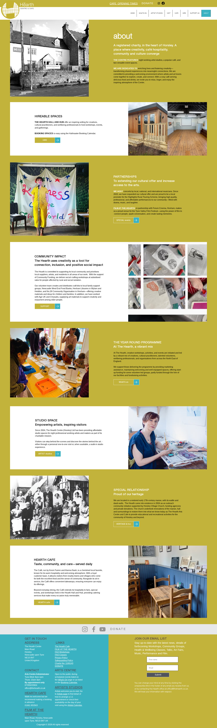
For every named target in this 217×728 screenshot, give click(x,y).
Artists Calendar (75, 705)
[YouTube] (102, 629)
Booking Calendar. (69, 682)
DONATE (59, 666)
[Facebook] (163, 3)
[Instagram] (158, 3)
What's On (62, 680)
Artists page (62, 694)
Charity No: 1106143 (64, 663)
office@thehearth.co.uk (177, 689)
